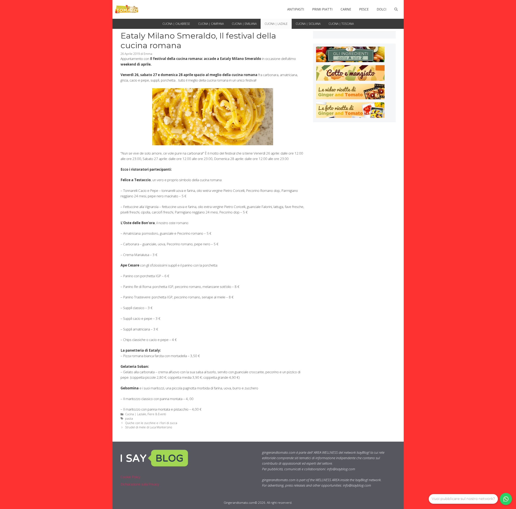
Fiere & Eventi (157, 414)
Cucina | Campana (211, 24)
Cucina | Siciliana (308, 24)
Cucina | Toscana (341, 24)
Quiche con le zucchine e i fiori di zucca (151, 423)
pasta (129, 418)
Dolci (381, 9)
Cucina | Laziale (276, 24)
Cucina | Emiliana (244, 24)
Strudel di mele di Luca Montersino (148, 427)
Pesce (364, 9)
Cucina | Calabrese (176, 24)
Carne (346, 9)
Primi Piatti (322, 9)
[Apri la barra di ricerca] (396, 9)
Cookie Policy (130, 477)
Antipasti (295, 9)
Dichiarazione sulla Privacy (140, 484)
